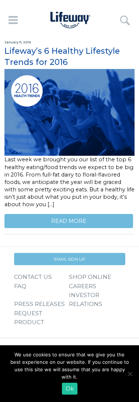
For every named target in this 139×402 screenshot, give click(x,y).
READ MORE (68, 221)
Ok (70, 388)
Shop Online (90, 276)
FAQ (20, 286)
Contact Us (33, 276)
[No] (129, 374)
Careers (82, 286)
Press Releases (39, 303)
